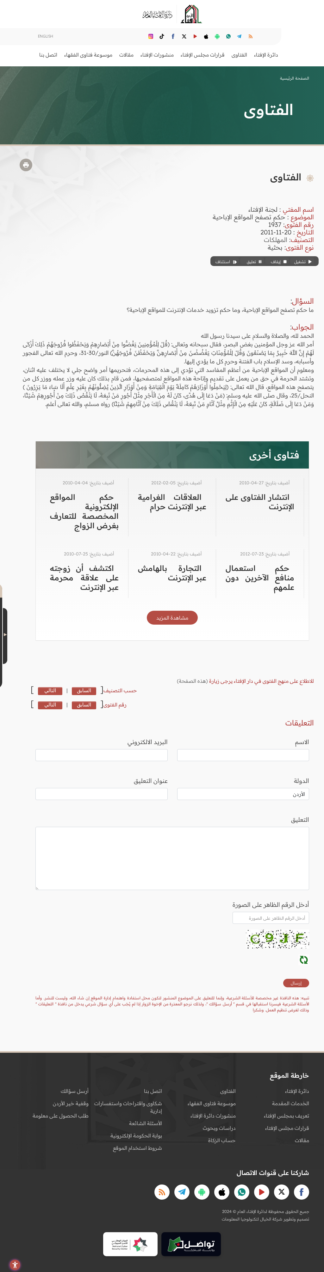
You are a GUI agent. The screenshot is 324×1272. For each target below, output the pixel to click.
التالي (50, 690)
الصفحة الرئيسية (294, 78)
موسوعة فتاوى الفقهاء (212, 1103)
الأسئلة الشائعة (145, 1123)
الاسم (302, 742)
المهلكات (275, 240)
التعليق (300, 819)
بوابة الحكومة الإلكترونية (136, 1135)
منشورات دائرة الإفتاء (213, 1115)
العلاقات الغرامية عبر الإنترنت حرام (172, 501)
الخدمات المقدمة (290, 1103)
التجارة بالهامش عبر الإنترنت (172, 572)
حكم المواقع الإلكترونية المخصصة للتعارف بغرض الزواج (84, 511)
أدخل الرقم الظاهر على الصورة (271, 904)
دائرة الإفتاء (297, 1091)
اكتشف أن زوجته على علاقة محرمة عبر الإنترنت (84, 577)
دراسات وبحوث (219, 1128)
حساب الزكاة (222, 1140)
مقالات (302, 1140)
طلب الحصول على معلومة (61, 1115)
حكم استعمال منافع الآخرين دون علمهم (260, 577)
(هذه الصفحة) (193, 681)
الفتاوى (228, 1091)
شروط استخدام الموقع (137, 1148)
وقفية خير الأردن (71, 1103)
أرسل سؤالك (75, 1091)
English (45, 36)
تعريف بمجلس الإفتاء (286, 1115)
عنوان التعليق (151, 780)
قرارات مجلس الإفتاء (287, 1128)
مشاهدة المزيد (172, 618)
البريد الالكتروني (148, 742)
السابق (84, 690)
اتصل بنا (48, 54)
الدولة (301, 780)
